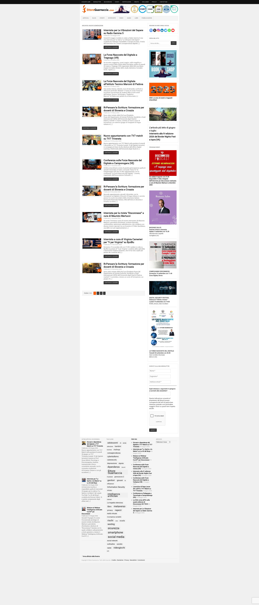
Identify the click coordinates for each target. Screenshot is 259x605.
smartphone (115, 532)
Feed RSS (134, 439)
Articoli (86, 18)
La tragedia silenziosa (115, 503)
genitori (111, 480)
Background (108, 2)
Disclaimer (145, 2)
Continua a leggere (111, 47)
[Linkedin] (162, 30)
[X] (154, 30)
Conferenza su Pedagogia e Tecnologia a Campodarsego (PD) (142, 495)
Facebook (110, 477)
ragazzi (118, 510)
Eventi (117, 2)
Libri (136, 18)
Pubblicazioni (147, 18)
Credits (136, 2)
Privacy (154, 2)
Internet (109, 499)
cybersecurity (112, 460)
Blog (94, 18)
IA (125, 480)
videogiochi (119, 547)
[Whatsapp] (169, 30)
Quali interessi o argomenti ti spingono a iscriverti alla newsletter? (162, 390)
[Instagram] (158, 30)
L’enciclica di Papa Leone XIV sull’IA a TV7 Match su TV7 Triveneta (142, 489)
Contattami (163, 2)
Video (121, 18)
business (109, 449)
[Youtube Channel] (173, 30)
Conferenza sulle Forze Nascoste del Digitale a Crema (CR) (141, 467)
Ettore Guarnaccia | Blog (129, 9)
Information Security (116, 487)
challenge (117, 450)
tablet (109, 548)
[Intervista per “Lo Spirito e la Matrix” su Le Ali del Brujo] (84, 480)
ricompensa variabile (114, 517)
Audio (129, 18)
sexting (111, 524)
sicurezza (113, 528)
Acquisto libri (86, 2)
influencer (110, 484)
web (108, 551)
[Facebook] (151, 30)
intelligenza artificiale (114, 495)
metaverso (119, 506)
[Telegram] (165, 30)
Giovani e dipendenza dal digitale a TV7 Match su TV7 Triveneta (95, 444)
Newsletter (97, 2)
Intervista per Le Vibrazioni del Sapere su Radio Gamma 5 (142, 511)
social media (116, 536)
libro (109, 506)
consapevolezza (113, 453)
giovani (120, 480)
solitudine (111, 544)
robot (116, 521)
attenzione (110, 446)
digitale (121, 463)
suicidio (119, 544)
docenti (123, 467)
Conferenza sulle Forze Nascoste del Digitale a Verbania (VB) (141, 480)
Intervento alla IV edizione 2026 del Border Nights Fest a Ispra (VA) (162, 136)
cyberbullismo (113, 456)
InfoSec (109, 490)
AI (120, 443)
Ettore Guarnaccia (115, 472)
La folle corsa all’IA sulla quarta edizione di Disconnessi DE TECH (141, 502)
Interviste (112, 18)
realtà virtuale (112, 513)
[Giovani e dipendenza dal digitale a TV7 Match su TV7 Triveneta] (84, 443)
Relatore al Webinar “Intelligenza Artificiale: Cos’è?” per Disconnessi (141, 458)
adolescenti (112, 443)
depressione (112, 463)
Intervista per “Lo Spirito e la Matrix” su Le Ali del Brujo (94, 481)
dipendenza (114, 467)
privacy (110, 510)
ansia (124, 443)
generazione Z (119, 477)
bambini (118, 446)
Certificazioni (126, 2)
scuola (122, 521)
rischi (110, 520)
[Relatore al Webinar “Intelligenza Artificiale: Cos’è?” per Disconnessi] (84, 509)
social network (112, 541)
